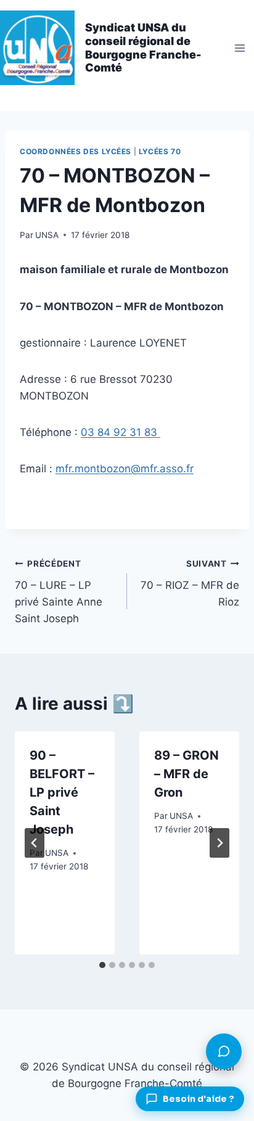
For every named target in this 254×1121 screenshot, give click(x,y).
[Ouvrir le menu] (239, 47)
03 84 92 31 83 (120, 432)
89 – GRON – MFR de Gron (186, 774)
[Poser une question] (224, 1051)
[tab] (102, 965)
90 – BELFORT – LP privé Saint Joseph (62, 792)
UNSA (47, 235)
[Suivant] (219, 843)
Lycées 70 (160, 151)
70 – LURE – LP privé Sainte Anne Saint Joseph (58, 592)
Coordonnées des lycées (75, 151)
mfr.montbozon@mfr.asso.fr (124, 468)
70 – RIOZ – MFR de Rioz (190, 583)
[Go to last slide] (34, 843)
